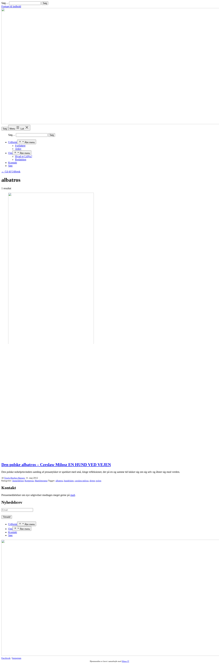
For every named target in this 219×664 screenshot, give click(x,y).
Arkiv (18, 148)
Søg (5, 128)
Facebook (5, 658)
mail (72, 495)
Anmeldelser (18, 480)
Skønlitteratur (41, 480)
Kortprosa (29, 480)
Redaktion (20, 159)
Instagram (16, 658)
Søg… (4, 3)
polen (98, 480)
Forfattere (20, 145)
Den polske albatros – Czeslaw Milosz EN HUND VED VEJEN (56, 464)
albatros (59, 480)
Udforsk (12, 142)
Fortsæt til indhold (11, 6)
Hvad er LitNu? (23, 156)
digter (92, 480)
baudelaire (69, 480)
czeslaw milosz (82, 480)
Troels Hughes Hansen (14, 478)
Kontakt (12, 162)
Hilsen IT (125, 661)
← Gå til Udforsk (10, 171)
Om (10, 153)
